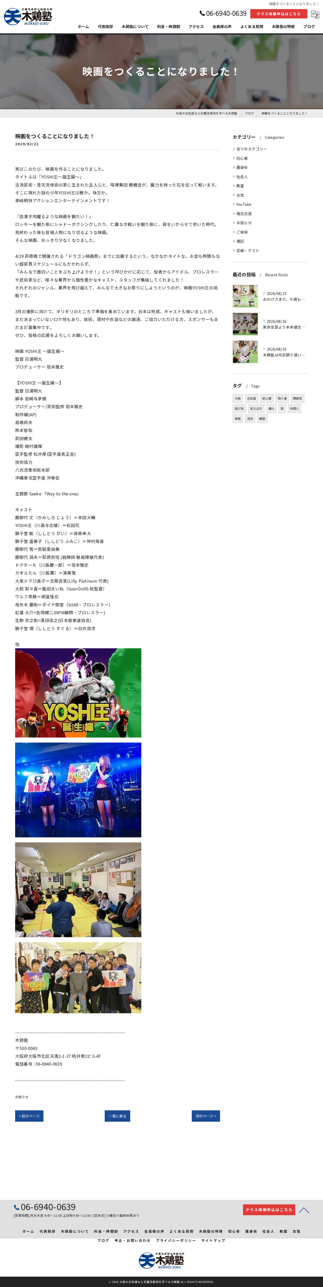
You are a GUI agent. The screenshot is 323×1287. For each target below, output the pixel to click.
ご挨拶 (242, 232)
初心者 (242, 158)
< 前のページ (29, 1115)
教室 (240, 185)
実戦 (238, 418)
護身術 (242, 167)
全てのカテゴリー (251, 148)
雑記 (240, 241)
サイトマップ (213, 1240)
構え (271, 408)
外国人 (294, 408)
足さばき (256, 408)
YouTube (243, 204)
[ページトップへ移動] (304, 1210)
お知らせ (22, 1096)
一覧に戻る (117, 1115)
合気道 (251, 398)
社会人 (242, 176)
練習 (262, 418)
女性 (240, 195)
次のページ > (206, 1115)
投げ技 (239, 408)
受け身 (282, 398)
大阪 (238, 398)
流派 (250, 418)
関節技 (297, 398)
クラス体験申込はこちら (279, 13)
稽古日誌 (244, 213)
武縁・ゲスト (247, 250)
